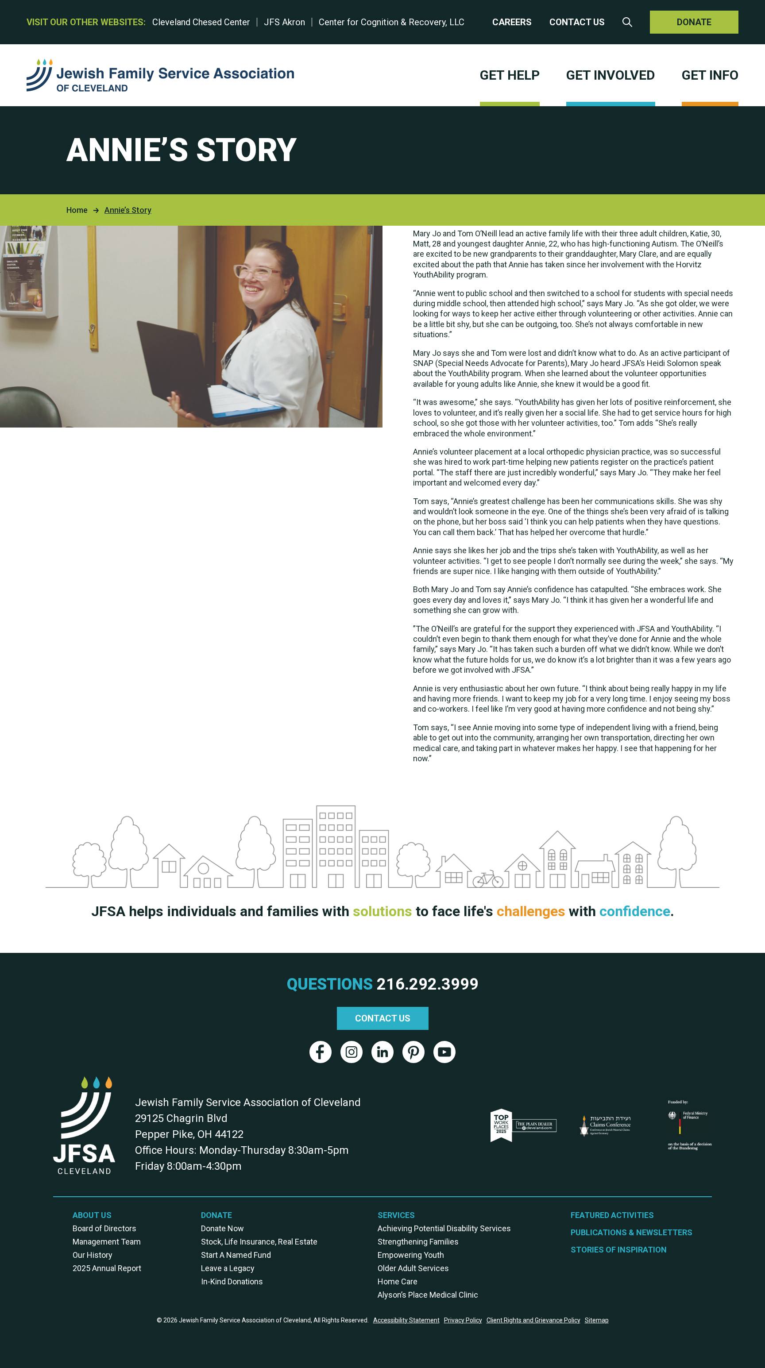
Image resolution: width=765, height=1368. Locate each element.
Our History (92, 1255)
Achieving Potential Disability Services (444, 1228)
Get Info (710, 75)
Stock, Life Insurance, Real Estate (259, 1241)
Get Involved (610, 75)
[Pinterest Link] (413, 1052)
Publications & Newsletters (631, 1232)
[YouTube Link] (444, 1052)
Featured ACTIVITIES (612, 1215)
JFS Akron (284, 22)
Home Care (397, 1281)
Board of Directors (104, 1228)
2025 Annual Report (107, 1268)
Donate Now (222, 1228)
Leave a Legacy (228, 1268)
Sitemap (597, 1320)
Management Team (107, 1241)
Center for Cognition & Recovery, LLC (391, 22)
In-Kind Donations (232, 1281)
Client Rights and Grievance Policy (533, 1320)
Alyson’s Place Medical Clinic (428, 1294)
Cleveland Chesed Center (201, 22)
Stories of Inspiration (619, 1249)
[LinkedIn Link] (382, 1052)
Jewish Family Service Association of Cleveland (160, 75)
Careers (512, 22)
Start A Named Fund (236, 1255)
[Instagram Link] (351, 1052)
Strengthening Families (418, 1241)
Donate (694, 22)
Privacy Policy (463, 1320)
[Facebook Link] (320, 1052)
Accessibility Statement (406, 1320)
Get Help (510, 75)
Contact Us (577, 22)
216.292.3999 (428, 984)
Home (77, 210)
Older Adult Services (413, 1268)
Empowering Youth (411, 1255)
